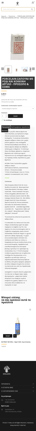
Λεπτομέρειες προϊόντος (20, 127)
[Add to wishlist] (30, 310)
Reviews (5, 130)
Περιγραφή (6, 127)
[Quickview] (14, 336)
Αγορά (15, 116)
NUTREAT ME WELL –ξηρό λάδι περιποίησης (15, 342)
